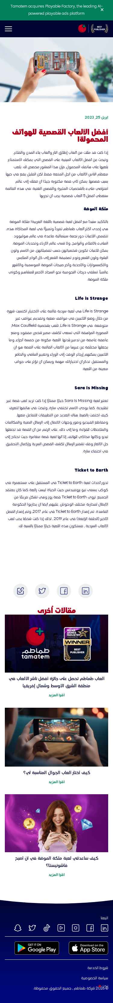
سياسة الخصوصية (94, 978)
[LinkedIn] (85, 591)
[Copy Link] (20, 591)
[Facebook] (64, 591)
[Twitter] (42, 591)
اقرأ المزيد (56, 695)
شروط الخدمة (97, 968)
